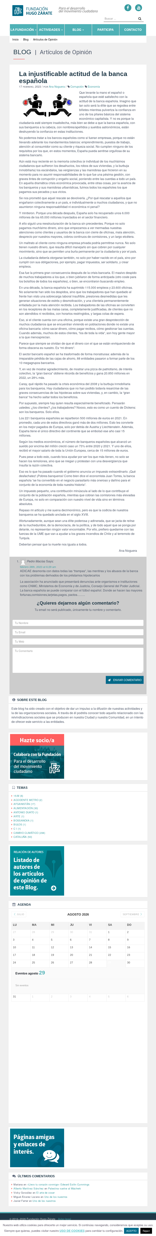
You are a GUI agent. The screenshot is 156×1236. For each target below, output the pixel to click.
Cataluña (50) (23, 837)
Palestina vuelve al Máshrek (64, 1188)
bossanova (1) (23, 820)
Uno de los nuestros (56, 1197)
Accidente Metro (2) (28, 800)
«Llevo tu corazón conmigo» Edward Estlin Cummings (58, 1184)
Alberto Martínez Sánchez (29, 1188)
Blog (77, 29)
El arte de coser (45, 1192)
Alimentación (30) (26, 808)
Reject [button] (146, 1231)
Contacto (133, 29)
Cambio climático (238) (29, 833)
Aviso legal (64, 1219)
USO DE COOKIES (72, 1231)
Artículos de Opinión (45, 39)
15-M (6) (18, 796)
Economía (94, 86)
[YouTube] (139, 7)
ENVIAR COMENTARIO (127, 680)
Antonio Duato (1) (26, 812)
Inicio (15, 39)
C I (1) (17, 828)
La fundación (22, 29)
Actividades (50, 29)
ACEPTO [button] (131, 1231)
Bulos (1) (20, 824)
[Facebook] (128, 7)
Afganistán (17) (24, 804)
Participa (105, 29)
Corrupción (77, 86)
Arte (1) (19, 816)
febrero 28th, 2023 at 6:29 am (38, 567)
